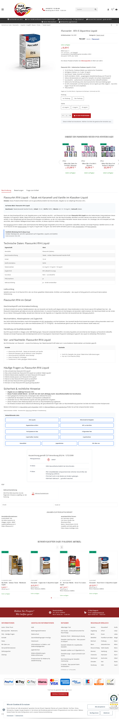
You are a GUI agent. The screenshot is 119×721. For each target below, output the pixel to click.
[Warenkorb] (115, 9)
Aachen (93, 627)
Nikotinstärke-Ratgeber (87, 420)
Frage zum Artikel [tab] (32, 190)
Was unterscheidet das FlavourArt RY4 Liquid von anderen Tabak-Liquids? (28, 373)
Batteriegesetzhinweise (38, 631)
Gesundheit (23, 443)
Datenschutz (19, 715)
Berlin (92, 634)
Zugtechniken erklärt (32, 425)
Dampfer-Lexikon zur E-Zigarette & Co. (73, 650)
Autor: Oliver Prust (7, 627)
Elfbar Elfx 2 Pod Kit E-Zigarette (89, 165)
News (3, 641)
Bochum (93, 641)
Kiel (102, 661)
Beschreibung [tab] (6, 190)
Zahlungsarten (6, 651)
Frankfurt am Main (107, 637)
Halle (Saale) (105, 648)
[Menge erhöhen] (70, 115)
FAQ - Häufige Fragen (8, 634)
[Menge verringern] (63, 115)
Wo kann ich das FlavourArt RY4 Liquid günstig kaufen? (22, 383)
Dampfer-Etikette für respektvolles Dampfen (71, 646)
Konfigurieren (94, 713)
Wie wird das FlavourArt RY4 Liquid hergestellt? (20, 381)
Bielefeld (93, 637)
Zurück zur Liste (6, 25)
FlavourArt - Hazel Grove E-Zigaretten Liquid (103, 583)
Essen (103, 634)
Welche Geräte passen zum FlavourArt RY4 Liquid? (20, 377)
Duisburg (94, 665)
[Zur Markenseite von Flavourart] (82, 39)
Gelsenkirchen (105, 644)
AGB (32, 627)
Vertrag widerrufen (59, 694)
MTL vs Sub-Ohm (87, 425)
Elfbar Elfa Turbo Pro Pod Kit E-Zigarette (70, 165)
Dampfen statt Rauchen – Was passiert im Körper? (73, 640)
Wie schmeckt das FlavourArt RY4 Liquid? (18, 371)
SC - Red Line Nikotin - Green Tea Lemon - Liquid (73, 584)
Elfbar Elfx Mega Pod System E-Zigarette (108, 165)
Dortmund (94, 658)
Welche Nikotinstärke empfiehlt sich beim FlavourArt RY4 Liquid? (25, 375)
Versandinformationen (8, 648)
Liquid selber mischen (32, 437)
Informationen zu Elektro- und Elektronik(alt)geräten (40, 645)
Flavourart (95, 39)
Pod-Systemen (91, 227)
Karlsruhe (104, 658)
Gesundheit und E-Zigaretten (29, 407)
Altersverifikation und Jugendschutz (56, 407)
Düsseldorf (104, 627)
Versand (75, 52)
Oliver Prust (26, 232)
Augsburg (94, 631)
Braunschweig (95, 648)
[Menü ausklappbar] (2, 9)
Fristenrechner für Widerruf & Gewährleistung (40, 659)
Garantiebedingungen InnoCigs (41, 637)
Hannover (104, 655)
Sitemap (4, 655)
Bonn (92, 644)
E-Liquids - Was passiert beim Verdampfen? (70, 665)
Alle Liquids (32, 420)
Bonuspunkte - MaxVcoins (9, 631)
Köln (102, 665)
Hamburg (104, 651)
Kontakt (3, 637)
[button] (61, 547)
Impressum (10, 715)
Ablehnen (106, 713)
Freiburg (103, 641)
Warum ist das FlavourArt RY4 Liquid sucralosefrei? (21, 379)
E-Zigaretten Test (87, 431)
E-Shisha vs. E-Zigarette (68, 670)
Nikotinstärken (22, 227)
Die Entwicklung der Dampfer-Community (70, 660)
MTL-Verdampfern (78, 227)
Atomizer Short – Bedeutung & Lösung (73, 636)
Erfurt (103, 631)
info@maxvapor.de (98, 612)
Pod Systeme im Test (32, 431)
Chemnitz (94, 655)
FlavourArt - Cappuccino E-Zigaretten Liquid (44, 583)
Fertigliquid (10, 225)
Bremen (93, 651)
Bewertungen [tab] (19, 190)
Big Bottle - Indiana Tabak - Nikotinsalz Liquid (13, 584)
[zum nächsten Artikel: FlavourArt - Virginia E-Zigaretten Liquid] (111, 25)
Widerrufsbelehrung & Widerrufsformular (38, 654)
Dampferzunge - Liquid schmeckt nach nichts (73, 654)
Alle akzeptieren (100, 707)
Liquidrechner (87, 437)
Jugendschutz (59, 443)
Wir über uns (96, 443)
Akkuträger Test (66, 627)
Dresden (93, 661)
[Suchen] (95, 9)
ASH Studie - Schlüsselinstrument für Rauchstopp (72, 632)
